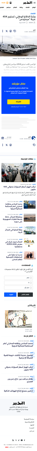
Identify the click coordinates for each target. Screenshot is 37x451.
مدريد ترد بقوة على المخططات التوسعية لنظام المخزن (14, 257)
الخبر (34, 30)
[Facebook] (24, 440)
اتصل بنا (31, 428)
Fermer (34, 2)
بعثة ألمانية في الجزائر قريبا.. (13, 231)
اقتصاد (27, 7)
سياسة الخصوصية (29, 419)
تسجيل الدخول (15, 106)
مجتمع (9, 7)
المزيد (34, 307)
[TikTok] (18, 440)
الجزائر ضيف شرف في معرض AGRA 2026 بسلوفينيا (13, 244)
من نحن (32, 431)
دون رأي (27, 287)
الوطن (34, 7)
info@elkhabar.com (28, 445)
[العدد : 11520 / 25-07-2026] (18, 319)
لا (28, 282)
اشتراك (18, 101)
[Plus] (2, 31)
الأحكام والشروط (29, 422)
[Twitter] (16, 440)
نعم (28, 278)
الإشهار (32, 425)
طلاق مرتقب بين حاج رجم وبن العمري (20, 380)
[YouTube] (22, 440)
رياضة (21, 7)
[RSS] (13, 440)
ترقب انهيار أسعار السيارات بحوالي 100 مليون (19, 188)
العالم (15, 7)
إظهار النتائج (25, 294)
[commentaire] (15, 31)
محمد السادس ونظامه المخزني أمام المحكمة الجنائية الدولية (13, 206)
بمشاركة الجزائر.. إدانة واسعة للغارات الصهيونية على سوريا (12, 219)
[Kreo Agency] (7, 447)
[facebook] (10, 31)
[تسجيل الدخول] (10, 3)
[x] (7, 31)
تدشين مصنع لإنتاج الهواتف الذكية (18, 391)
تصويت (11, 294)
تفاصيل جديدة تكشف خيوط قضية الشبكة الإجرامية (18, 356)
